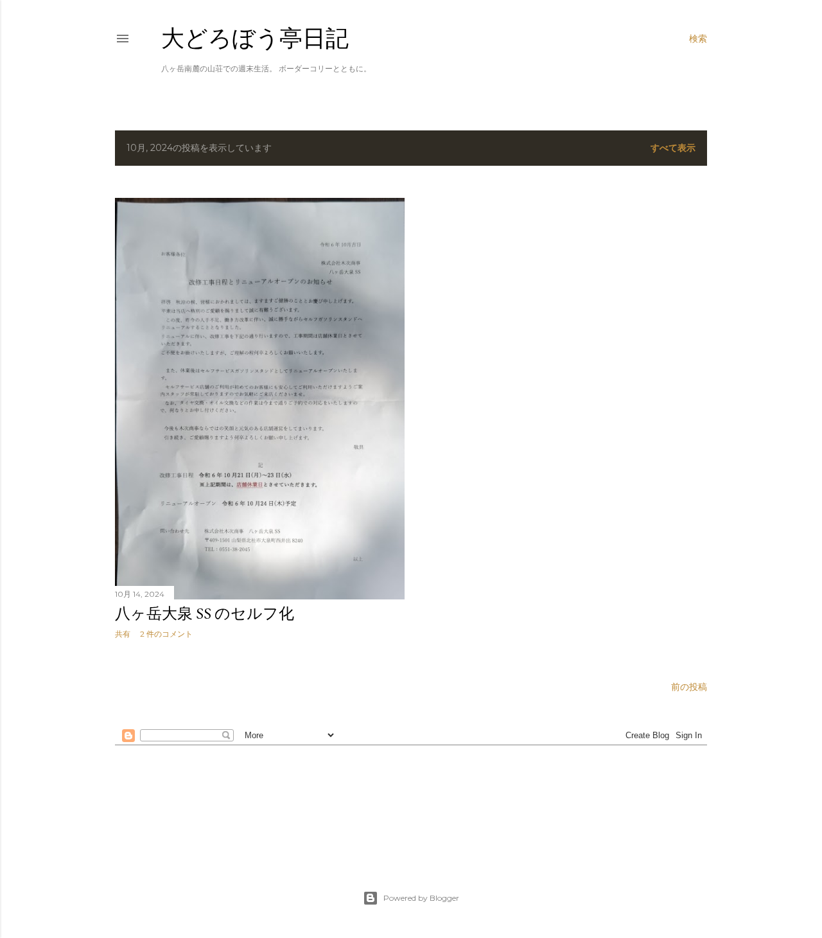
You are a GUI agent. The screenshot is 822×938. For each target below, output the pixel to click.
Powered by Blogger (421, 898)
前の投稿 (689, 687)
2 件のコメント (166, 634)
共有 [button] (122, 634)
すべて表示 (673, 148)
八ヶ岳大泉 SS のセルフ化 (204, 613)
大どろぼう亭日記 (255, 38)
